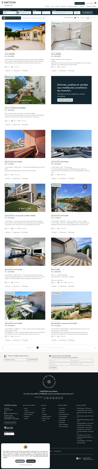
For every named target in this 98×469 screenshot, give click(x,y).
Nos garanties (62, 418)
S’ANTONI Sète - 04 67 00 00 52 (84, 429)
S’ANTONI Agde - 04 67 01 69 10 (84, 408)
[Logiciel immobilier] (79, 458)
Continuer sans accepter (25, 465)
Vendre (57, 6)
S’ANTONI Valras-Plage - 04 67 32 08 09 (85, 432)
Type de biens (20, 10)
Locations (26, 410)
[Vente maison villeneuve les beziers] (25, 90)
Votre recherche (7, 10)
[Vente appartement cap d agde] (25, 144)
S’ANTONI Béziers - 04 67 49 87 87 (84, 440)
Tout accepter (31, 461)
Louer (52, 6)
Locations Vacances (46, 416)
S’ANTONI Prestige (81, 442)
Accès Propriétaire (57, 451)
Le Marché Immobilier (91, 6)
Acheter (47, 6)
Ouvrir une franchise (63, 426)
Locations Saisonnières (29, 412)
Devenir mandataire (63, 424)
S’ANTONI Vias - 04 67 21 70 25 (84, 435)
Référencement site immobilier (88, 459)
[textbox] (62, 12)
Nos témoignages (63, 416)
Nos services (62, 410)
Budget (34, 10)
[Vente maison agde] (71, 252)
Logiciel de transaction (87, 457)
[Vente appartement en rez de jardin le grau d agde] (25, 198)
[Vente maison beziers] (25, 36)
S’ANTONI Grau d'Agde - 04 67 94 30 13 (85, 417)
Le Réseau (81, 6)
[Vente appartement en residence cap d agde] (71, 306)
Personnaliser (20, 461)
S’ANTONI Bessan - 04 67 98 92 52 (84, 410)
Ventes (25, 408)
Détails (8, 70)
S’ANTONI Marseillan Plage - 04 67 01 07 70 (85, 420)
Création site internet (87, 458)
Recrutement (62, 422)
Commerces (26, 416)
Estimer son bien (45, 418)
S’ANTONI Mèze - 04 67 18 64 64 (84, 425)
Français (9, 434)
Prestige (26, 418)
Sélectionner (17, 70)
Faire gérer (63, 6)
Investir (43, 420)
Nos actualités (62, 420)
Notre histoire (62, 408)
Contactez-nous (80, 3)
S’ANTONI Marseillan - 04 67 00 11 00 (85, 423)
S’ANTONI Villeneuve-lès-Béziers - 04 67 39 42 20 (85, 438)
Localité (54, 10)
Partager (26, 70)
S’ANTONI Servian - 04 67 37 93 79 (84, 427)
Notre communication (64, 414)
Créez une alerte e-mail (12, 17)
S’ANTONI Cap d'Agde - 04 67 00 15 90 (85, 413)
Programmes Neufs (28, 414)
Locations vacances (72, 6)
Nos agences (62, 412)
